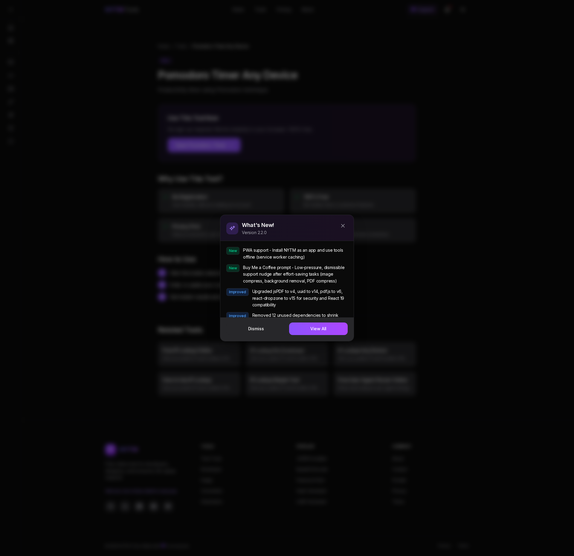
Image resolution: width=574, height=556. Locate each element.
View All (318, 328)
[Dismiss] (343, 226)
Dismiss (256, 328)
